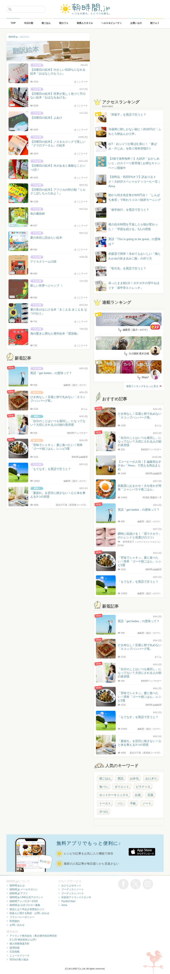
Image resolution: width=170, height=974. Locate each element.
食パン (103, 786)
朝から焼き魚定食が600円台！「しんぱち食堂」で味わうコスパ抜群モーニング (134, 197)
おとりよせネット (71, 885)
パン (120, 803)
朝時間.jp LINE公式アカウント (26, 897)
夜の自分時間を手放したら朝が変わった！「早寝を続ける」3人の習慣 (133, 227)
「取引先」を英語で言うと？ (127, 268)
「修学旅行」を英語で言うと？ (128, 209)
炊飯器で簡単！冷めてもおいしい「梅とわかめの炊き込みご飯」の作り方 (131, 256)
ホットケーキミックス (113, 795)
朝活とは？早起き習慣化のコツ (27, 909)
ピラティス (143, 786)
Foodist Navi (68, 901)
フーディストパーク (72, 893)
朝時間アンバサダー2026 (24, 901)
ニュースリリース (19, 955)
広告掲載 (14, 951)
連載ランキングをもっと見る (142, 386)
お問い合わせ (17, 925)
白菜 (138, 795)
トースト (105, 803)
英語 (120, 778)
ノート (146, 803)
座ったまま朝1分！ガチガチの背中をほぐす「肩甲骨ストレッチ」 (133, 285)
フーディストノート (72, 889)
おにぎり (151, 778)
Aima (64, 905)
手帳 (133, 803)
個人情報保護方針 (19, 943)
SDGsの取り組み (19, 959)
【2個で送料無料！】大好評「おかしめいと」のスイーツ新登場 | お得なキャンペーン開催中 (134, 163)
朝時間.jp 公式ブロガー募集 (25, 905)
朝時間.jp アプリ (19, 893)
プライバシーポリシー (22, 917)
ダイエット (122, 786)
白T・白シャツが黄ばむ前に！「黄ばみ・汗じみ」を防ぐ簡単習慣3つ (132, 146)
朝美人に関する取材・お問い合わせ (29, 913)
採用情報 (14, 947)
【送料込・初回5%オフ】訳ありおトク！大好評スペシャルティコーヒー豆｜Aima (134, 181)
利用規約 (14, 921)
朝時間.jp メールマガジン (24, 889)
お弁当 (134, 778)
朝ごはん (105, 778)
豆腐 (150, 795)
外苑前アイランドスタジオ (76, 897)
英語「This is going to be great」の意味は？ (134, 241)
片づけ (103, 811)
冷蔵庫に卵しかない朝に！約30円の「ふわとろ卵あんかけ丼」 (134, 131)
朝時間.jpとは (17, 885)
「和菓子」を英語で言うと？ (127, 114)
